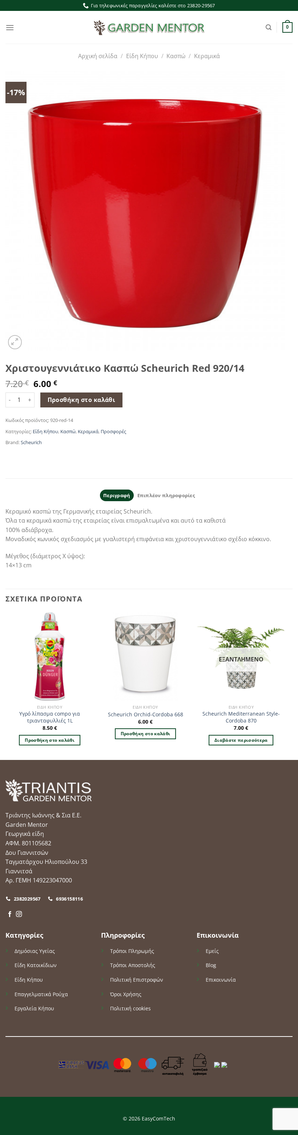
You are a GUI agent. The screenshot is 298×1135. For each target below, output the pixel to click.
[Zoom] (15, 342)
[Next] (284, 685)
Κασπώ (175, 56)
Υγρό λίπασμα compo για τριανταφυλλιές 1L (49, 717)
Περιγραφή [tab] (116, 495)
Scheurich (31, 442)
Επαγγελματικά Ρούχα (41, 994)
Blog (211, 965)
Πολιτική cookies (130, 1008)
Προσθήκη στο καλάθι (82, 400)
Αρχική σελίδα (97, 56)
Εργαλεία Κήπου (34, 1008)
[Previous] (5, 685)
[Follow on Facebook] (10, 914)
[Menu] (9, 27)
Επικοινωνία (221, 979)
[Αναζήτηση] (268, 27)
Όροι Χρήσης (125, 994)
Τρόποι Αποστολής (132, 965)
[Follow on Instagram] (19, 914)
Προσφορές (113, 431)
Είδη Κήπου (142, 56)
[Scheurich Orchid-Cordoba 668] (145, 656)
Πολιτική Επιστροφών (136, 979)
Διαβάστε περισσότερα (241, 740)
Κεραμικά (207, 56)
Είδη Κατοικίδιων (36, 965)
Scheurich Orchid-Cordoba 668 (145, 714)
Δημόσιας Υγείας (35, 950)
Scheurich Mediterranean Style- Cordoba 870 (241, 717)
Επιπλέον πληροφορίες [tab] (166, 495)
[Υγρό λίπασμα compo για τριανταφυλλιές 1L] (49, 656)
